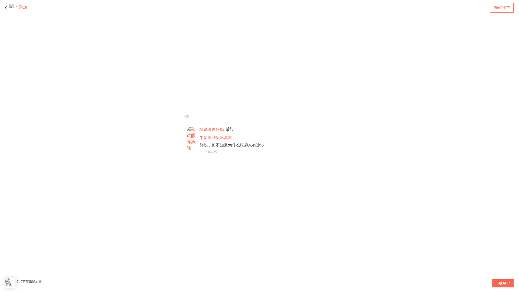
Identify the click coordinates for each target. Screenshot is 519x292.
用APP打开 (502, 8)
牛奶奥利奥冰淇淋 (215, 137)
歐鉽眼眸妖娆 (211, 129)
